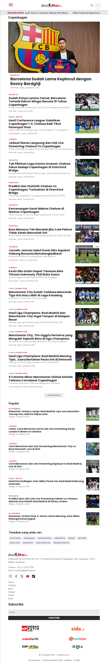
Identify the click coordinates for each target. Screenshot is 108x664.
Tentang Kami (34, 660)
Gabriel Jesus (15, 543)
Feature (11, 592)
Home (11, 582)
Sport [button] (10, 588)
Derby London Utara (43, 543)
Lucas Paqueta (15, 538)
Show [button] (10, 598)
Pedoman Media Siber (52, 660)
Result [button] (11, 595)
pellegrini (71, 538)
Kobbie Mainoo (60, 538)
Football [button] (12, 585)
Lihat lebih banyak (53, 395)
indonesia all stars (44, 538)
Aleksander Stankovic (61, 543)
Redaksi (68, 660)
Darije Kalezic (28, 543)
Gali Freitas (82, 538)
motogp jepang (29, 538)
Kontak (76, 660)
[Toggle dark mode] (97, 5)
